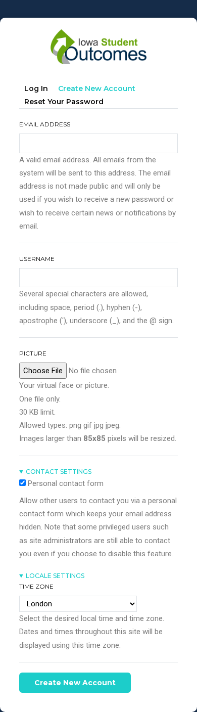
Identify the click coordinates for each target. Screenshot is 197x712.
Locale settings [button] (55, 576)
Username (37, 258)
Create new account (99, 90)
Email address (44, 124)
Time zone (36, 586)
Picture (32, 353)
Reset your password (64, 101)
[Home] (98, 33)
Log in (36, 88)
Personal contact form (66, 483)
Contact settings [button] (58, 471)
